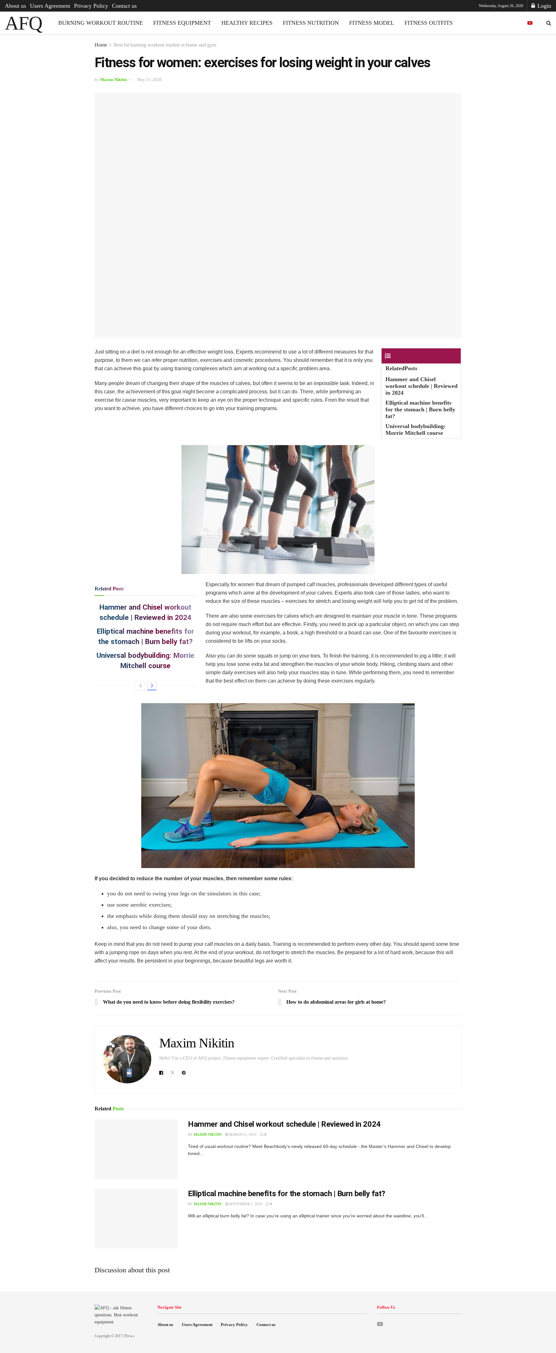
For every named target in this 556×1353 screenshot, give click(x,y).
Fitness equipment (182, 23)
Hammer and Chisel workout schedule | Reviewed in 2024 (284, 1124)
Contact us (124, 6)
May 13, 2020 (149, 79)
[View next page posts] (152, 685)
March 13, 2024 (242, 1134)
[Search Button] (548, 23)
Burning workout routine (100, 23)
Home (101, 45)
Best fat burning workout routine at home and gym (165, 45)
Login (543, 6)
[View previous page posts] (140, 685)
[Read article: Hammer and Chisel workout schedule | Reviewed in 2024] (136, 1149)
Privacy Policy (91, 6)
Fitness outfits (428, 23)
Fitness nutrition (311, 23)
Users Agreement (50, 6)
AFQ (23, 23)
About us (15, 6)
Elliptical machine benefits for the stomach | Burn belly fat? (286, 1193)
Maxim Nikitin (113, 79)
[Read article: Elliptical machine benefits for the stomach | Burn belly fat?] (136, 1219)
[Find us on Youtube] (530, 23)
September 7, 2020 (245, 1204)
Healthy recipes (247, 23)
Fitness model (371, 23)
